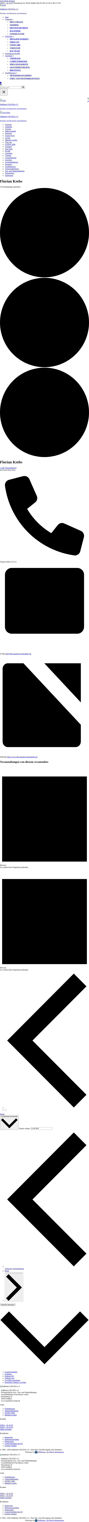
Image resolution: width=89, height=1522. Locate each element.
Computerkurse (18, 61)
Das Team (15, 51)
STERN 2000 (15, 45)
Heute (2, 1114)
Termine (14, 25)
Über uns (14, 42)
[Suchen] (1, 85)
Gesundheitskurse (20, 67)
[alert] (44, 817)
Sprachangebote (19, 64)
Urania (7, 138)
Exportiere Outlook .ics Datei (15, 1382)
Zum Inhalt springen (7, 1)
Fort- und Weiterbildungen (25, 78)
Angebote (8, 153)
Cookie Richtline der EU (14, 1444)
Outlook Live (9, 1378)
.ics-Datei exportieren (12, 1380)
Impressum (9, 175)
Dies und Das (16, 22)
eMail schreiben (6, 1429)
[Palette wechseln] (44, 83)
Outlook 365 (9, 1376)
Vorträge (15, 58)
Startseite (8, 125)
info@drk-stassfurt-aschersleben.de (18, 654)
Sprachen (8, 160)
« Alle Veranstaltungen (8, 468)
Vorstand (15, 48)
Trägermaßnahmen (21, 75)
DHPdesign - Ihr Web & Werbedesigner (51, 1452)
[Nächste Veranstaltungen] (5, 1110)
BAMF (7, 151)
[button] (13, 36)
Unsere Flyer (17, 34)
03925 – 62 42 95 (6, 3)
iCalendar (8, 1374)
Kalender (15, 31)
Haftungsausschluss (12, 1439)
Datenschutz (9, 173)
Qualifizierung (10, 167)
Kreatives (15, 70)
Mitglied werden (19, 39)
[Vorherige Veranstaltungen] (47, 1108)
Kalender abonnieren (8, 1305)
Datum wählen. (25, 1128)
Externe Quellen (11, 1446)
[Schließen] (4, 92)
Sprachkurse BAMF (12, 54)
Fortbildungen (10, 1409)
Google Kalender (11, 1372)
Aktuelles (8, 127)
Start (6, 17)
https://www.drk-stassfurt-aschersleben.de (22, 757)
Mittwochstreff (19, 28)
